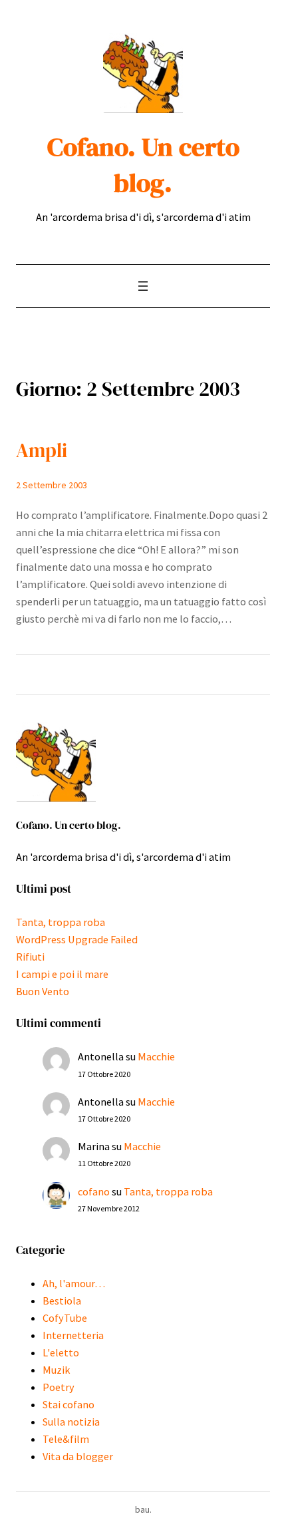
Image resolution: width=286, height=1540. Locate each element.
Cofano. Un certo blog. (143, 164)
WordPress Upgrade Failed (77, 939)
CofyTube (65, 1317)
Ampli (41, 450)
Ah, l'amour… (74, 1283)
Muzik (56, 1369)
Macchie (156, 1056)
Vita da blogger (78, 1456)
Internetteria (73, 1335)
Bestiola (62, 1300)
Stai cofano (68, 1404)
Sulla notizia (71, 1421)
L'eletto (61, 1352)
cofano (94, 1191)
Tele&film (66, 1439)
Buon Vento (42, 991)
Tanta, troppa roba (60, 922)
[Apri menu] (143, 286)
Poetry (58, 1387)
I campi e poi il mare (62, 974)
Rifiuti (30, 956)
